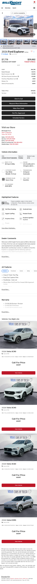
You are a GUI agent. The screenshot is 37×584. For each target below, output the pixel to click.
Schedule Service (18, 118)
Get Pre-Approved (18, 113)
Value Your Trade (18, 108)
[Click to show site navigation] (34, 8)
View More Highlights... (9, 228)
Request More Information (18, 103)
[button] (2, 8)
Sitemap (16, 578)
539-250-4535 (9, 137)
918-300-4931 (18, 142)
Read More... (5, 256)
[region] (18, 81)
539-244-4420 (10, 139)
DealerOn (12, 578)
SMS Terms (25, 578)
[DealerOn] (5, 576)
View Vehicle (18, 373)
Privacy (20, 578)
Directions (7, 8)
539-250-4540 (9, 140)
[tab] (5, 271)
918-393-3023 (14, 144)
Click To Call (19, 99)
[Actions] (33, 51)
